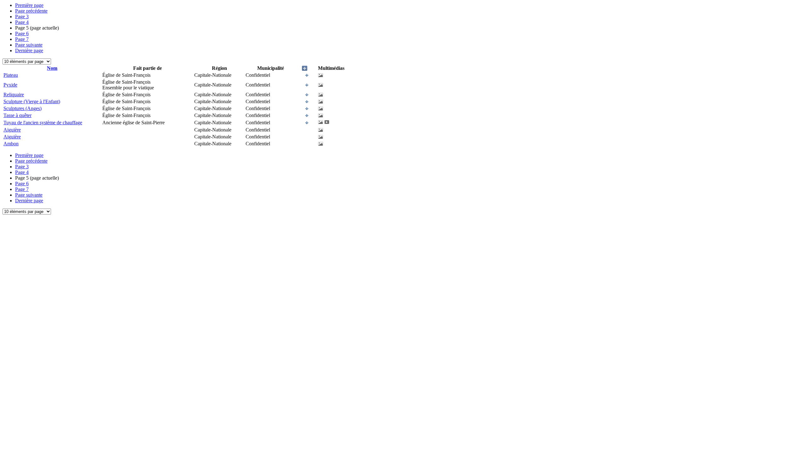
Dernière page (29, 50)
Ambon (11, 143)
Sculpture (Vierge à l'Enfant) (31, 101)
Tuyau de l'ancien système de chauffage (42, 122)
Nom (52, 68)
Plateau (10, 75)
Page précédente (31, 11)
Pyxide (10, 84)
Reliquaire (13, 94)
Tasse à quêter (17, 115)
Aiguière (12, 129)
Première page (29, 5)
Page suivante (29, 45)
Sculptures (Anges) (22, 108)
